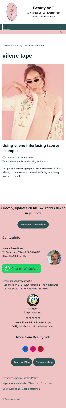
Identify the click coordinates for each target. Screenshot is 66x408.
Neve (19, 404)
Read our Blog (21, 362)
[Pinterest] (41, 349)
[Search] (61, 32)
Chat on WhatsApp (24, 268)
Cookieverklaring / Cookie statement (21, 388)
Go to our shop (44, 362)
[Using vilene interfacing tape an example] (33, 102)
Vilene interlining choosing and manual (29, 161)
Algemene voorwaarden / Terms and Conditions (27, 383)
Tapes (5, 161)
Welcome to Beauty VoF (14, 45)
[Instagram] (33, 349)
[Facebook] (25, 349)
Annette (11, 157)
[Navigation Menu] (6, 27)
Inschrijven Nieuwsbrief (33, 224)
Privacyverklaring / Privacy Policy (20, 378)
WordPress (43, 404)
